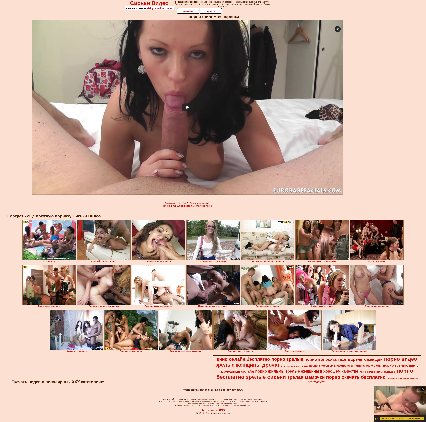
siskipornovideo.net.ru (160, 8)
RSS (222, 410)
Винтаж (172, 206)
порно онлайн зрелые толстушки (377, 372)
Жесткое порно (204, 206)
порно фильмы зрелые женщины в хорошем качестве (306, 371)
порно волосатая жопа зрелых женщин (344, 359)
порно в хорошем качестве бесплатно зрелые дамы (345, 365)
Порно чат (211, 11)
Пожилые (190, 206)
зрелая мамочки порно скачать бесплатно (336, 377)
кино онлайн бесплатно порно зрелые (260, 359)
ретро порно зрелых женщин (294, 366)
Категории (188, 11)
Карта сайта (209, 410)
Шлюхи (181, 206)
